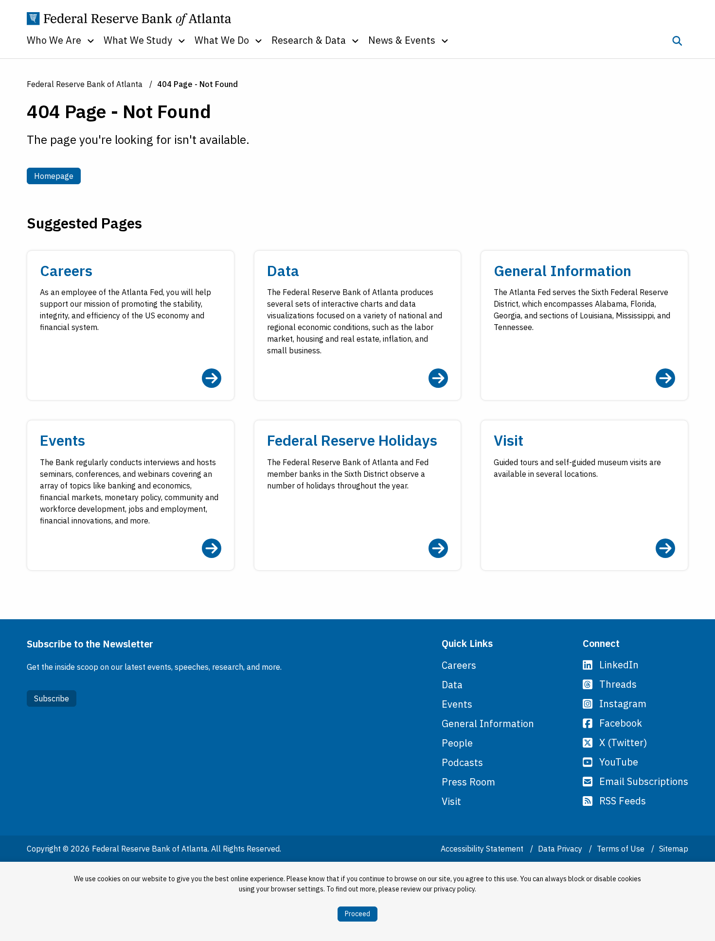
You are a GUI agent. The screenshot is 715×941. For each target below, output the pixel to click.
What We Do (222, 40)
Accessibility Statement (483, 849)
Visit (451, 801)
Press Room (468, 781)
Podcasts (462, 762)
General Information (488, 723)
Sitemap (673, 849)
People (457, 742)
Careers (459, 665)
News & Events (401, 40)
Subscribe (51, 698)
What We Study (138, 40)
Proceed (357, 913)
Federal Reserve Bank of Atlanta (85, 84)
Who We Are (54, 40)
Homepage (57, 176)
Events (457, 704)
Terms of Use (621, 849)
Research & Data (308, 40)
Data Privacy (561, 849)
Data (452, 684)
